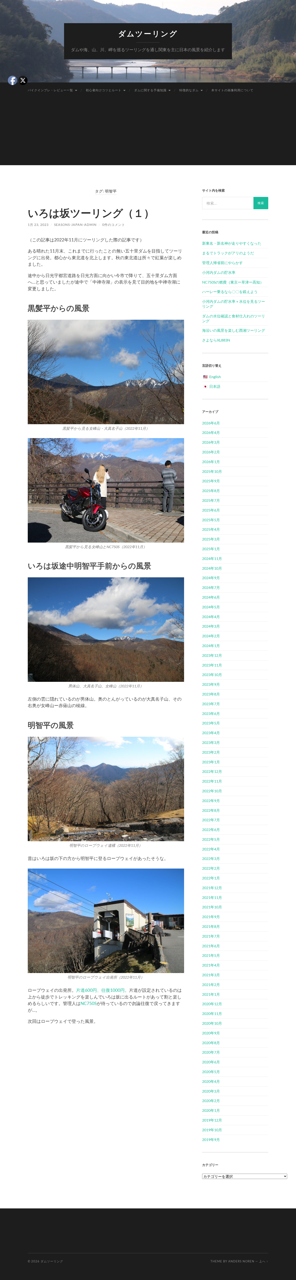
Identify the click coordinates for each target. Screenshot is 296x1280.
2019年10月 (212, 1130)
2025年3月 (211, 539)
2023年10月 (212, 674)
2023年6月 (211, 713)
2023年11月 (212, 665)
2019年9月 (211, 1139)
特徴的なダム (189, 90)
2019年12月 (212, 1120)
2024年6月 (211, 597)
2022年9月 (211, 800)
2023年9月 (211, 684)
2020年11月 (212, 1013)
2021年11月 (212, 897)
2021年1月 (211, 994)
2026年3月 (211, 442)
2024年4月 (211, 616)
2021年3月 (211, 975)
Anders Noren (241, 1261)
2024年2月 (211, 636)
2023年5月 (211, 723)
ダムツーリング (148, 33)
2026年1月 (211, 461)
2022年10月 (212, 791)
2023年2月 (211, 752)
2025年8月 (211, 490)
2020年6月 (211, 1062)
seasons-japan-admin (75, 225)
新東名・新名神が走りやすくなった (231, 243)
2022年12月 (212, 771)
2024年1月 (211, 645)
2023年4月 (211, 732)
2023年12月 (212, 655)
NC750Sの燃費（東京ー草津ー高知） (233, 282)
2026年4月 (211, 432)
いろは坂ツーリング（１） (91, 213)
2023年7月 (211, 704)
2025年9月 (211, 481)
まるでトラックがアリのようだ (228, 253)
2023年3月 (211, 742)
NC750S (88, 1003)
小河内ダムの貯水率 (218, 272)
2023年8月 (211, 694)
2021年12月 (212, 887)
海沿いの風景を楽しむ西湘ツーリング (233, 330)
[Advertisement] (148, 132)
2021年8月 (211, 926)
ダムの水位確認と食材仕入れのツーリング (233, 318)
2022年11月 (212, 781)
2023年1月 (211, 762)
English (215, 376)
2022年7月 (211, 820)
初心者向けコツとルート (103, 90)
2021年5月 (211, 955)
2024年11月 (212, 558)
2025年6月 (211, 510)
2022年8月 (211, 810)
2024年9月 (211, 577)
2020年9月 (211, 1033)
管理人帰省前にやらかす (222, 262)
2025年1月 (211, 549)
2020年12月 (212, 1004)
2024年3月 (211, 626)
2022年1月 (211, 878)
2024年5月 (211, 607)
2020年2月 (211, 1100)
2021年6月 (211, 946)
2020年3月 (211, 1091)
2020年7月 (211, 1052)
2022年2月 (211, 868)
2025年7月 (211, 500)
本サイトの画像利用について (232, 90)
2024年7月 (211, 587)
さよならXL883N (216, 340)
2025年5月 (211, 520)
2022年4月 (211, 849)
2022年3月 (211, 858)
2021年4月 (211, 965)
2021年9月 (211, 916)
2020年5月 (211, 1071)
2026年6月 (211, 423)
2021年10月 (212, 907)
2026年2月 (211, 452)
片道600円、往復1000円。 (102, 990)
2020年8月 (211, 1042)
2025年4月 (211, 529)
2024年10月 (212, 568)
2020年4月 (211, 1081)
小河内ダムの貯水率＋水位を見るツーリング (233, 303)
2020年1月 (211, 1110)
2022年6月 (211, 829)
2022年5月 (211, 839)
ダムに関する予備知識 (150, 90)
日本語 (214, 386)
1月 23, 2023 (38, 225)
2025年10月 (212, 471)
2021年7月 (211, 936)
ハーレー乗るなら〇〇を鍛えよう (230, 291)
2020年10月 (212, 1023)
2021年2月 (211, 984)
